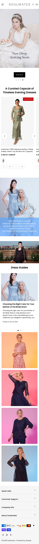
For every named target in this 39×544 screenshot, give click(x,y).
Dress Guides (19, 267)
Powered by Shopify (24, 541)
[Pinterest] (10, 535)
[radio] (3, 160)
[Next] (34, 136)
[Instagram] (7, 535)
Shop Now (19, 75)
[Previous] (4, 136)
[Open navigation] (4, 4)
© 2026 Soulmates (8, 541)
